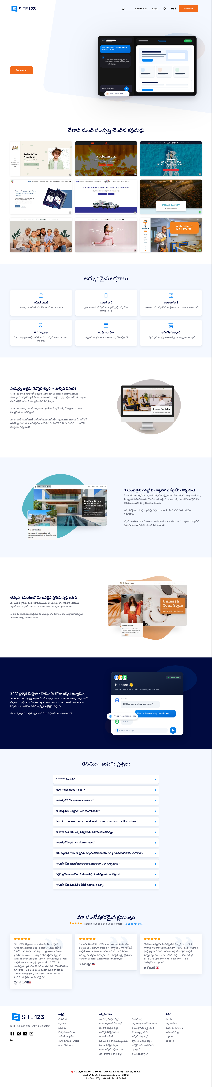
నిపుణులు (170, 1036)
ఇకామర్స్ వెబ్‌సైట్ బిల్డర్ (109, 1019)
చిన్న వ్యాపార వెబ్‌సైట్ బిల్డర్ (111, 1053)
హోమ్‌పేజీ (62, 1019)
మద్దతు (155, 8)
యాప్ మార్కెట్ (69, 1040)
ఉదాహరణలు (141, 8)
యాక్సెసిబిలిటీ (121, 1078)
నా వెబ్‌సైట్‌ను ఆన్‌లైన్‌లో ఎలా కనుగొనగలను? (78, 810)
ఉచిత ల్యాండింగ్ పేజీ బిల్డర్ (110, 1023)
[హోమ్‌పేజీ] (123, 8)
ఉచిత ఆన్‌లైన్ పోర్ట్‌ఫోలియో (111, 1049)
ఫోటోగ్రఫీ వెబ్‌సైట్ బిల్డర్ (109, 1032)
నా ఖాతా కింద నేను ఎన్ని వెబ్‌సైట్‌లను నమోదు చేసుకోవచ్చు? (84, 832)
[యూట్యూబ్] (31, 1033)
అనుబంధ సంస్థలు (173, 1032)
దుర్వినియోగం (108, 1078)
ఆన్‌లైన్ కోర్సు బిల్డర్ (140, 1036)
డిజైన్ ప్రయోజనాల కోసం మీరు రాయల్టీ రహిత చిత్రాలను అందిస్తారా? (88, 874)
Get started (188, 8)
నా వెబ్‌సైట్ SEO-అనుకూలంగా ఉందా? (75, 800)
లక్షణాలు (62, 1023)
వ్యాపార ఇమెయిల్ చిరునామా (144, 1023)
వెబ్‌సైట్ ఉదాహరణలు (67, 1032)
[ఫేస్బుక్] (12, 1033)
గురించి (169, 1019)
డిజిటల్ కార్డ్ (137, 1019)
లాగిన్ (173, 8)
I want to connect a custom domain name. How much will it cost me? (97, 821)
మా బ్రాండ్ (170, 1040)
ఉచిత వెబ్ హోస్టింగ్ (140, 1053)
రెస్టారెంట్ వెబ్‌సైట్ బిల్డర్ (142, 1040)
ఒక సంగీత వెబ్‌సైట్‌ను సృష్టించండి (113, 1040)
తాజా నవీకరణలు (65, 1045)
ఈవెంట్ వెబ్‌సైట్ (106, 1036)
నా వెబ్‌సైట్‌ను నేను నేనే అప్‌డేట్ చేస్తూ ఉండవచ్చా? (80, 884)
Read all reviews (134, 923)
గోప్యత (98, 1078)
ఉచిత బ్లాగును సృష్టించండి (143, 1027)
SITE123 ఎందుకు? (65, 779)
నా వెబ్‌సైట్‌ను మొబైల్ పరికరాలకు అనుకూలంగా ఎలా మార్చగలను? (88, 863)
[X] (19, 1033)
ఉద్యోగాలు (175, 1027)
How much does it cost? (70, 789)
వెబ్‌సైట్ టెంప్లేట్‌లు (66, 1036)
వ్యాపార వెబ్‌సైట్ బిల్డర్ (108, 1027)
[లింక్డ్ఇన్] (25, 1033)
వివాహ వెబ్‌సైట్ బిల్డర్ (108, 1045)
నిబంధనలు (90, 1078)
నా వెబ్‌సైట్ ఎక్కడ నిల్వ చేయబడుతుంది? (76, 842)
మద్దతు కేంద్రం (172, 1023)
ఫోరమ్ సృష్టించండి (140, 1032)
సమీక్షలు (62, 1027)
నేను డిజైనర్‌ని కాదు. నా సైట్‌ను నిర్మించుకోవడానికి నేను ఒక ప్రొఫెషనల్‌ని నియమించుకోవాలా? (99, 853)
